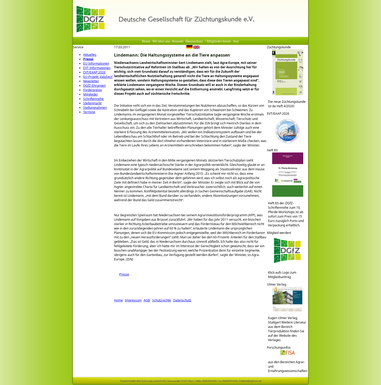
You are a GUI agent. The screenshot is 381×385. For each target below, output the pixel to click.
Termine (89, 112)
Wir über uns (161, 41)
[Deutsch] (189, 48)
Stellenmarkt (92, 103)
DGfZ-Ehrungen (94, 85)
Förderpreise (92, 90)
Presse (88, 59)
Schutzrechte (161, 300)
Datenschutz (194, 41)
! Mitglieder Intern (218, 41)
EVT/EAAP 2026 (94, 72)
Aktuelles (89, 54)
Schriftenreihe (93, 99)
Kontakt (178, 41)
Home (146, 41)
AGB (147, 300)
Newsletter (91, 81)
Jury (236, 41)
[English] (196, 48)
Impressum (133, 300)
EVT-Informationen (96, 68)
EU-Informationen (96, 63)
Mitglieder (90, 94)
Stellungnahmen (95, 107)
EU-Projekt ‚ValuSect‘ (98, 77)
